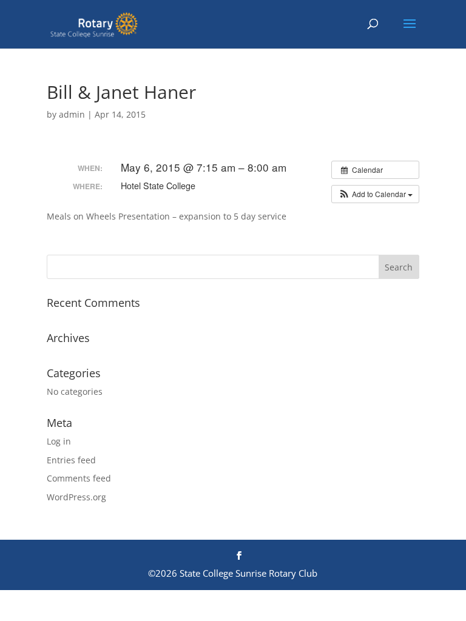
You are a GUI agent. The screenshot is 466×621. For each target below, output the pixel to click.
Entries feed (71, 460)
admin (72, 114)
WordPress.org (76, 497)
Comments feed (79, 478)
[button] (375, 194)
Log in (59, 441)
